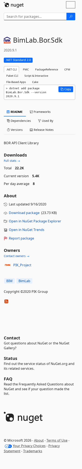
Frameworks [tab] (42, 112)
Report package (21, 238)
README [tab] (16, 112)
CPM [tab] (67, 69)
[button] (65, 89)
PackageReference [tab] (46, 69)
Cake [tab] (35, 82)
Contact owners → (16, 256)
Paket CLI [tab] (12, 76)
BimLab (24, 281)
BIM (9, 281)
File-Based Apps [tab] (16, 82)
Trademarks (32, 451)
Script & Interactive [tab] (36, 76)
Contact (12, 338)
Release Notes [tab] (43, 130)
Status (10, 358)
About (39, 440)
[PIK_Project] (8, 265)
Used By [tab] (47, 121)
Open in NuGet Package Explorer (35, 221)
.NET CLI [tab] (11, 69)
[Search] (70, 16)
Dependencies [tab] (20, 121)
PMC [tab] (26, 69)
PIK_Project (22, 265)
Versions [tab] (16, 130)
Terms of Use (56, 440)
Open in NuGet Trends (26, 229)
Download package (24, 212)
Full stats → (12, 161)
